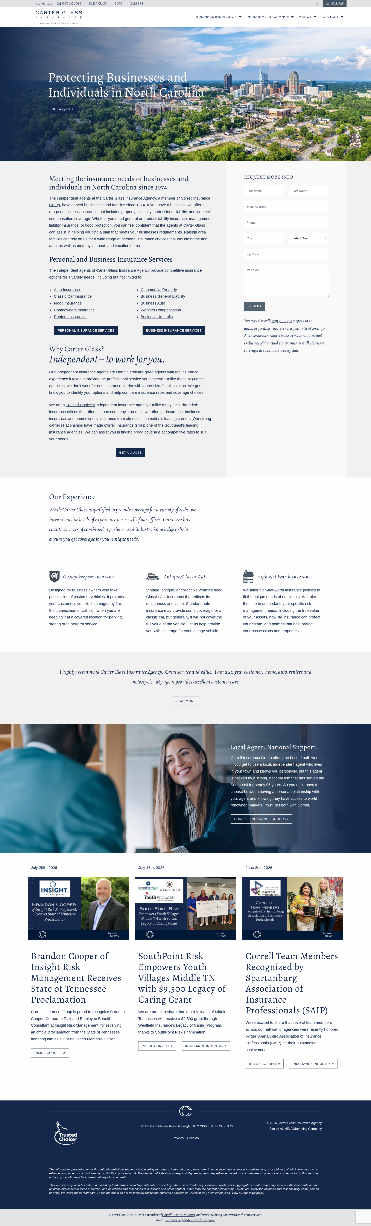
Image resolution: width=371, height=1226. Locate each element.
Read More (185, 701)
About (305, 16)
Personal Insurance (268, 16)
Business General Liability (163, 296)
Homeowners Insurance (74, 310)
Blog (119, 3)
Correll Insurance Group (179, 1214)
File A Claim (98, 3)
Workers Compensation (161, 310)
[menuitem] (217, 17)
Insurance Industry (205, 1046)
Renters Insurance (70, 317)
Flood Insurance (68, 303)
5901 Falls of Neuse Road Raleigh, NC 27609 (172, 1126)
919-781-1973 (44, 3)
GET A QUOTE (130, 452)
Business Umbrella (157, 317)
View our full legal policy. (248, 1192)
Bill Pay (337, 3)
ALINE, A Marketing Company (301, 1129)
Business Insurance (216, 16)
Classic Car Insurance (73, 296)
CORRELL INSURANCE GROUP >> (261, 819)
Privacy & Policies (185, 1138)
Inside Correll (48, 1053)
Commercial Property (159, 290)
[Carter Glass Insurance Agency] (58, 17)
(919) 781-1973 (281, 321)
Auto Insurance (67, 290)
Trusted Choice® (80, 405)
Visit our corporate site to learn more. (190, 1220)
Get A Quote (71, 3)
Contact (330, 16)
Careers (136, 3)
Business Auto (153, 303)
